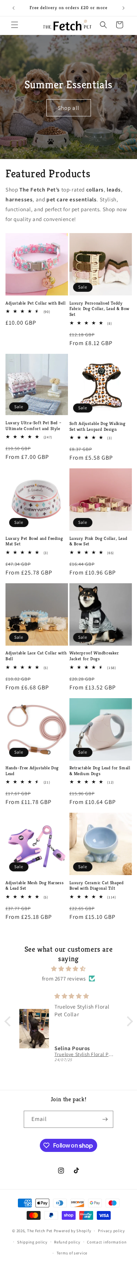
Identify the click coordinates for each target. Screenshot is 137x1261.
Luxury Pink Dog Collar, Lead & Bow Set (98, 541)
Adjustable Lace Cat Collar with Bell (36, 655)
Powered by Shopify (72, 1230)
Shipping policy (32, 1242)
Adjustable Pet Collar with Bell (35, 303)
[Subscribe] (105, 1119)
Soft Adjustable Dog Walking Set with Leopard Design (97, 426)
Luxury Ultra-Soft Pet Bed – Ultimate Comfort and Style (33, 425)
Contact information (106, 1242)
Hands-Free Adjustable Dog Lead (32, 770)
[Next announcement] (123, 8)
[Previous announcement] (13, 8)
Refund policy (67, 1242)
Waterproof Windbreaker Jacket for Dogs (94, 655)
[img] (68, 969)
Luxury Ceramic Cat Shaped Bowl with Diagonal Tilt (96, 885)
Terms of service (72, 1253)
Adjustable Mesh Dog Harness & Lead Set (34, 885)
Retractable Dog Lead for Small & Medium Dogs (99, 770)
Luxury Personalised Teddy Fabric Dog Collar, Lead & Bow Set (99, 308)
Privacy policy (111, 1230)
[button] (15, 25)
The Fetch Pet (40, 1230)
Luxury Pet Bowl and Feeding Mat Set (34, 541)
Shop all (68, 107)
